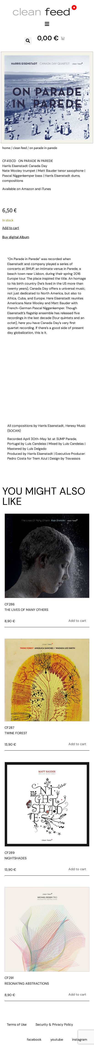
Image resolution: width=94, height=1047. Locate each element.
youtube (56, 1039)
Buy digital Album (15, 237)
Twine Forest (16, 733)
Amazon (27, 189)
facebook (34, 1039)
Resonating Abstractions (27, 983)
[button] (47, 24)
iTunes (46, 189)
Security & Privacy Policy (54, 1024)
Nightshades (15, 858)
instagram (79, 1039)
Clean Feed (20, 148)
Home (6, 148)
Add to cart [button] (77, 621)
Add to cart (10, 228)
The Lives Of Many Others (26, 610)
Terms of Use (16, 1024)
